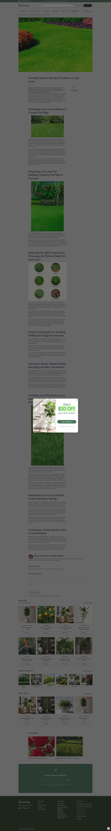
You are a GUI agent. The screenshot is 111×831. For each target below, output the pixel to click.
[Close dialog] (76, 400)
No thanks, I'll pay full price (67, 426)
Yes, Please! (67, 422)
